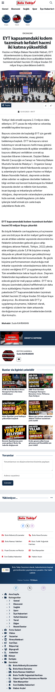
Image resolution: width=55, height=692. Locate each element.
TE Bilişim (33, 580)
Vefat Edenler (20, 617)
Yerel (16, 620)
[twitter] (30, 588)
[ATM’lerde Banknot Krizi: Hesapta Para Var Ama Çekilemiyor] (14, 381)
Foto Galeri (15, 630)
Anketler (13, 652)
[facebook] (16, 588)
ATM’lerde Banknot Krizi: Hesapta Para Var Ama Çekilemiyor (13, 392)
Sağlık (26, 9)
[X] (27, 526)
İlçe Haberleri (47, 9)
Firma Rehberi (16, 640)
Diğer (16, 623)
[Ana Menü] (3, 3)
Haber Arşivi (37, 557)
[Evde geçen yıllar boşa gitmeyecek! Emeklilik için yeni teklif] (41, 432)
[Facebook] (23, 526)
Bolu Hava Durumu (39, 535)
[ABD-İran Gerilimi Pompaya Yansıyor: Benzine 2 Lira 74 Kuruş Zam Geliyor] (41, 381)
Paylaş (7, 105)
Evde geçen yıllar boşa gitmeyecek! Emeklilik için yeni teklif (40, 443)
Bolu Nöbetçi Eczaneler (14, 535)
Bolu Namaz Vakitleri (13, 541)
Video (12, 633)
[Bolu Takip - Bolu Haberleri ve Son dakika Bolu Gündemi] (26, 3)
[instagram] (43, 588)
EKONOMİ (27, 33)
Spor (34, 9)
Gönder (8, 483)
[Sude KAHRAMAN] (8, 356)
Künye (12, 656)
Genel (5, 9)
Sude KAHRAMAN (25, 354)
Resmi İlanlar (19, 627)
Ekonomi (15, 9)
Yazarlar (13, 636)
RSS (7, 570)
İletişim (12, 659)
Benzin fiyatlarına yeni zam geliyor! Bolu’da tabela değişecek (12, 443)
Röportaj (13, 646)
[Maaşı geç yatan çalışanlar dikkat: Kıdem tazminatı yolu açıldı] (41, 408)
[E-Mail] (19, 359)
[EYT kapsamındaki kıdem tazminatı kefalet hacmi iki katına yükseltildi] (27, 86)
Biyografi (14, 649)
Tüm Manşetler (38, 550)
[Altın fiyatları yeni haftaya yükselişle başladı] (14, 408)
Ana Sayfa (14, 594)
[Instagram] (32, 526)
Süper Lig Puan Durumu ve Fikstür (30, 678)
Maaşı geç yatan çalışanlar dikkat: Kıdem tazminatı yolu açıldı (40, 419)
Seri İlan (13, 643)
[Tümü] (51, 498)
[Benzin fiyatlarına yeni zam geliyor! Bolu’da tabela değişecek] (14, 432)
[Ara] (50, 3)
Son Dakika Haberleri (13, 557)
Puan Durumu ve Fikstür (14, 550)
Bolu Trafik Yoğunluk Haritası (38, 543)
